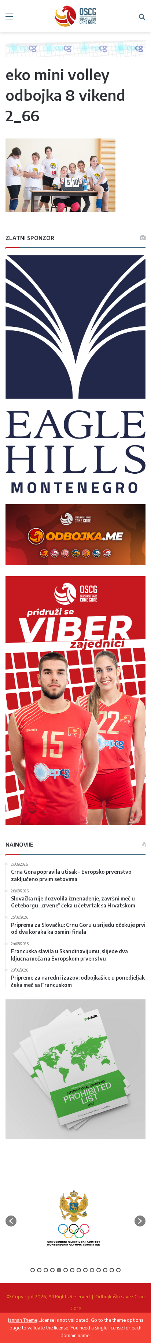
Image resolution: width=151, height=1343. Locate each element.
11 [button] (98, 1270)
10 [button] (92, 1270)
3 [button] (46, 1270)
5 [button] (59, 1270)
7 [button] (72, 1270)
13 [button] (112, 1270)
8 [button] (79, 1270)
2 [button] (39, 1270)
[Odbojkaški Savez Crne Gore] (75, 16)
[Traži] (142, 19)
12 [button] (105, 1270)
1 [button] (32, 1270)
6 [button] (65, 1270)
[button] (10, 1221)
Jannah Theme (22, 1320)
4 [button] (52, 1270)
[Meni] (9, 19)
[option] (73, 1218)
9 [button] (85, 1270)
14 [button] (118, 1270)
